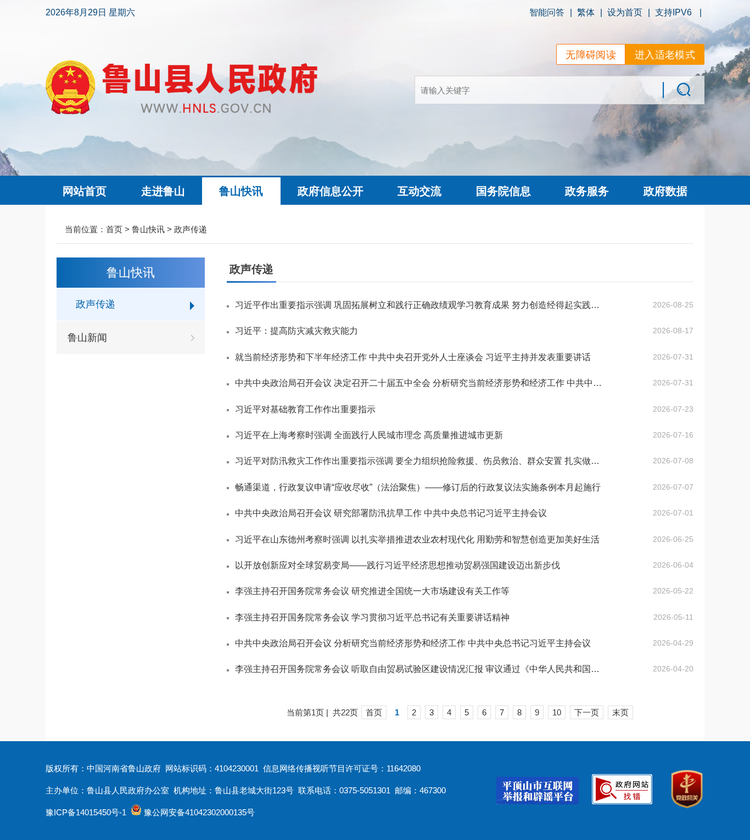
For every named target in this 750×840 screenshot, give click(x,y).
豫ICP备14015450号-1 (86, 812)
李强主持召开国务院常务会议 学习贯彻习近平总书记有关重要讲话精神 (372, 617)
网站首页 (85, 191)
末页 (620, 712)
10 (556, 712)
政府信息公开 (330, 191)
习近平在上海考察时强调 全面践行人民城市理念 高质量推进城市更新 (369, 435)
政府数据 (665, 191)
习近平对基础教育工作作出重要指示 (305, 409)
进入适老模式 (665, 54)
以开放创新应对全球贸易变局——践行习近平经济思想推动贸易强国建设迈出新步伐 (397, 565)
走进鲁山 (163, 191)
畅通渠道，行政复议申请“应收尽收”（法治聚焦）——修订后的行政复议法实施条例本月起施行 (418, 487)
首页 (114, 229)
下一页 (586, 712)
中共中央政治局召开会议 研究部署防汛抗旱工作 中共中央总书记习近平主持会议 (391, 513)
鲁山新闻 (87, 337)
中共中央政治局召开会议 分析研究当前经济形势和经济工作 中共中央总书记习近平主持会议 (413, 643)
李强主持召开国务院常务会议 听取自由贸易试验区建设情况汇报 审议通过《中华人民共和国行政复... (418, 669)
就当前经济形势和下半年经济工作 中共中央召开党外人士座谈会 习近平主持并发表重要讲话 (413, 357)
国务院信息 (503, 191)
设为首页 (624, 12)
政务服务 (587, 191)
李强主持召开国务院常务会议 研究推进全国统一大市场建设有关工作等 (372, 591)
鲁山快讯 (241, 191)
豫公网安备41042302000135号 (198, 812)
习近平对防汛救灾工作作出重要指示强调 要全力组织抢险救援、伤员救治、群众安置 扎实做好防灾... (418, 461)
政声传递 (190, 229)
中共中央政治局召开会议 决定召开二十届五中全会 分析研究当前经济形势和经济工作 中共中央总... (418, 383)
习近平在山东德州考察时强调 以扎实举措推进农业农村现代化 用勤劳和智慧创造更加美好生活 (417, 539)
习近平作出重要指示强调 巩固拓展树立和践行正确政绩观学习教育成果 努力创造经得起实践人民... (418, 305)
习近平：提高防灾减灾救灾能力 (296, 330)
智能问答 (546, 12)
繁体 (586, 12)
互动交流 (419, 191)
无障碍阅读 (591, 54)
